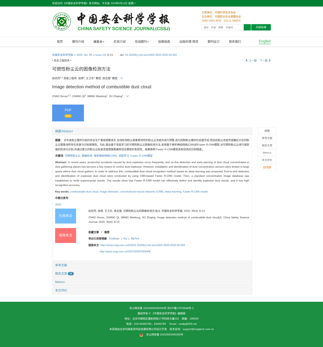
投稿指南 (164, 41)
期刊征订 (214, 41)
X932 (58, 204)
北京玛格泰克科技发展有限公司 (138, 329)
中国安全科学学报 (62, 54)
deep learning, (174, 191)
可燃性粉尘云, (73, 155)
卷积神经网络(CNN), (106, 155)
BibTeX (135, 238)
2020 (79, 54)
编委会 (97, 41)
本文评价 (61, 290)
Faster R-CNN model (195, 191)
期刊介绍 (78, 41)
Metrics (60, 282)
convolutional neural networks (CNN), (142, 191)
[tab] (152, 131)
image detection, (110, 191)
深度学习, (124, 155)
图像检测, (88, 155)
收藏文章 (93, 232)
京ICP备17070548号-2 (180, 308)
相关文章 (63, 273)
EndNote (114, 238)
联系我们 (235, 41)
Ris (125, 238)
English (265, 41)
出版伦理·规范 (188, 41)
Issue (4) (100, 54)
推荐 (107, 232)
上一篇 (252, 60)
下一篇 (264, 60)
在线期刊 (141, 41)
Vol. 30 (88, 54)
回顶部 (267, 167)
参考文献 (61, 265)
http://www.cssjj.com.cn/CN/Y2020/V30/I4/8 (125, 251)
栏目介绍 (120, 41)
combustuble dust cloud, (85, 191)
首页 (60, 41)
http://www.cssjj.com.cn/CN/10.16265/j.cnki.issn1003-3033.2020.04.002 (143, 245)
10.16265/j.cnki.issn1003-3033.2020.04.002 (151, 54)
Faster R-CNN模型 (141, 155)
